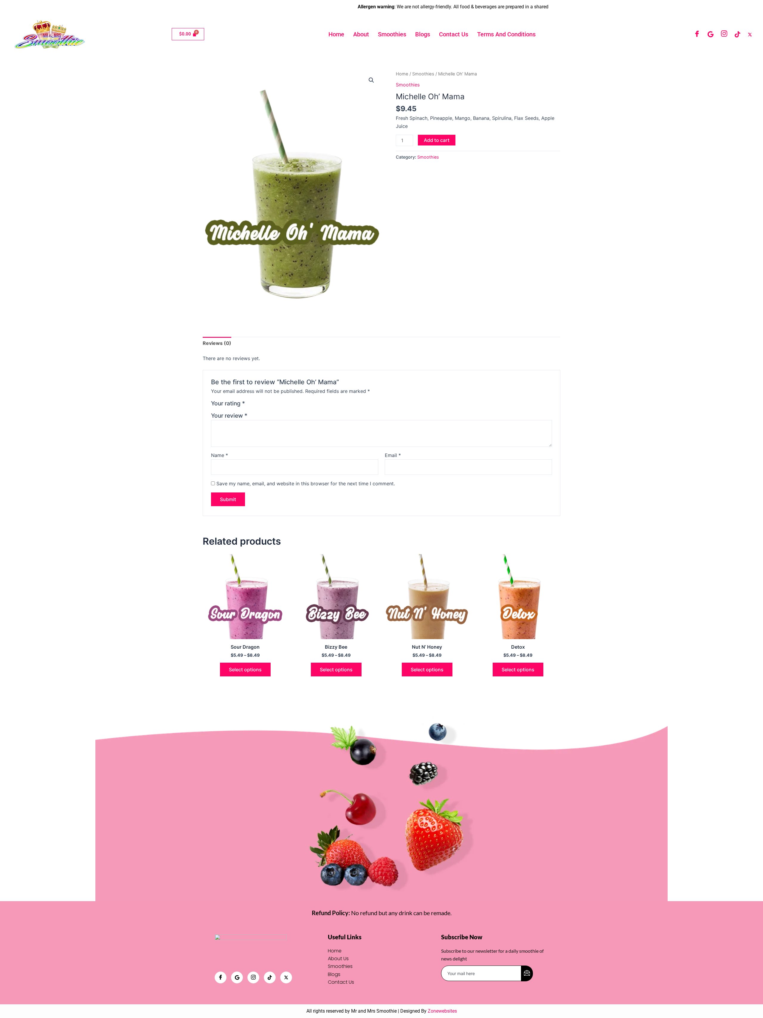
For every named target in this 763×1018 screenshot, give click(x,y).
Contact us (453, 34)
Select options (245, 670)
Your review (229, 415)
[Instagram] (724, 34)
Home (336, 34)
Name (219, 455)
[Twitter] (750, 34)
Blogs (422, 34)
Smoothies (392, 34)
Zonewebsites (442, 1011)
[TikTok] (737, 34)
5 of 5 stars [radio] (279, 404)
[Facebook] (697, 34)
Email (393, 455)
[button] (371, 80)
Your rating (228, 403)
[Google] (711, 34)
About (361, 34)
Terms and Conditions (506, 34)
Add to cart (436, 140)
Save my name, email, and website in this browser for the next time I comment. (305, 483)
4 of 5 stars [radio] (272, 404)
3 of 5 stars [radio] (265, 404)
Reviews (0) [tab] (217, 343)
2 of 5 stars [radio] (258, 404)
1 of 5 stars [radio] (250, 404)
